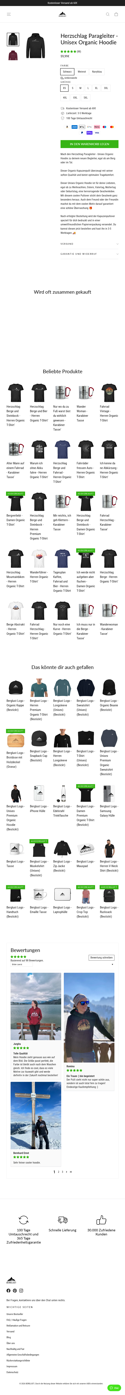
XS (64, 88)
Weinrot (82, 71)
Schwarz (67, 71)
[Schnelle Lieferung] (62, 1220)
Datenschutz (12, 1372)
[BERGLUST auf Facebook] (8, 1290)
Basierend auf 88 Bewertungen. (27, 960)
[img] (35, 1048)
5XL (86, 97)
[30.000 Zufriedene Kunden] (101, 1220)
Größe (66, 82)
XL (96, 88)
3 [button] (62, 1171)
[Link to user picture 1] (36, 1006)
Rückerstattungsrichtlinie (18, 1360)
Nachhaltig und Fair (15, 1349)
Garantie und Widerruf (79, 254)
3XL (106, 88)
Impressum (12, 1366)
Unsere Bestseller (15, 1314)
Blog (9, 1337)
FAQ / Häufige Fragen (17, 1320)
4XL (65, 97)
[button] (69, 51)
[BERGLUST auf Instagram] (21, 1290)
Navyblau (97, 71)
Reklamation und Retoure (18, 1325)
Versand (67, 244)
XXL (75, 97)
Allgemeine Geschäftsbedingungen (23, 1354)
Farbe (65, 65)
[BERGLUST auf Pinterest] (15, 1290)
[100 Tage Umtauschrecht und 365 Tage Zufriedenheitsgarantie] (23, 1220)
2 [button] (58, 1171)
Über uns (11, 1343)
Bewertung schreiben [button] (101, 957)
